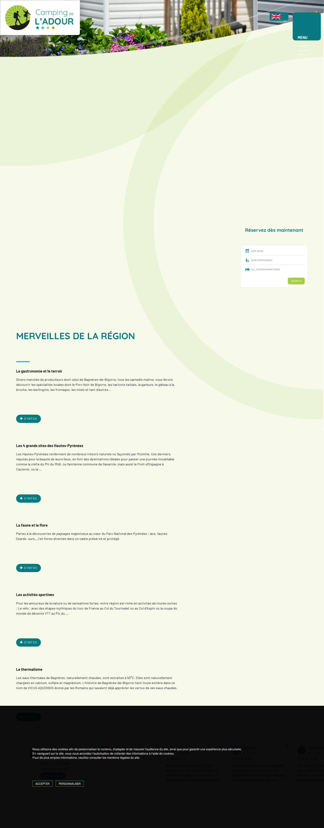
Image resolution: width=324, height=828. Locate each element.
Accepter (42, 784)
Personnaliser (70, 784)
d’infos (30, 418)
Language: (280, 18)
